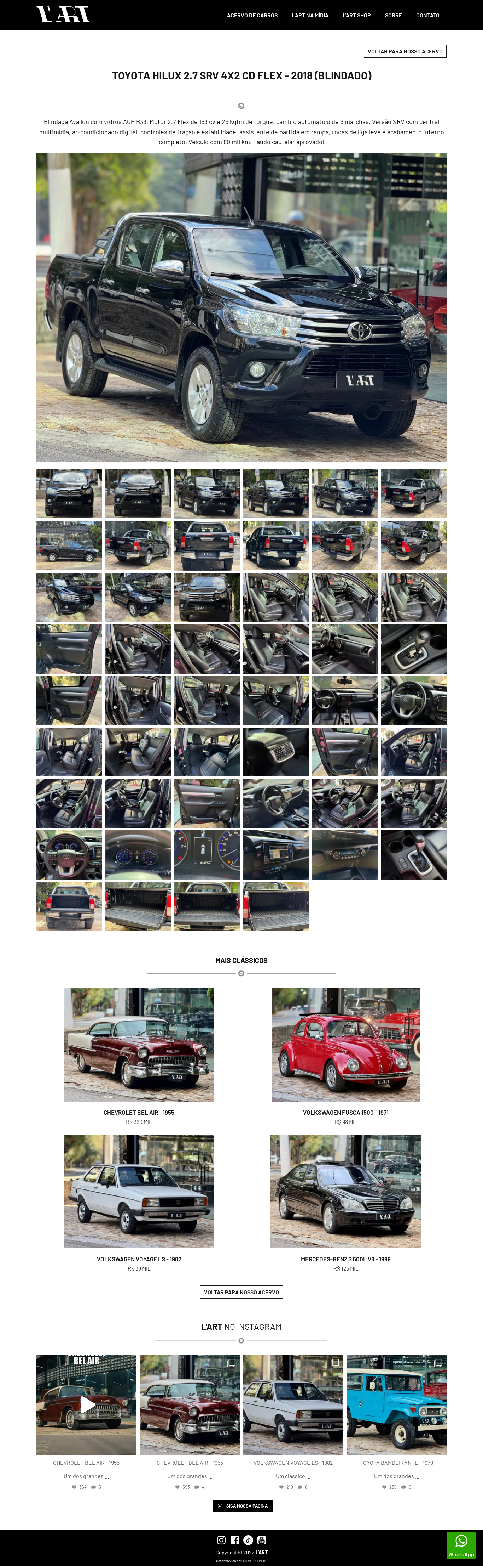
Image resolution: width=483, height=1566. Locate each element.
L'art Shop (357, 15)
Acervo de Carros (252, 15)
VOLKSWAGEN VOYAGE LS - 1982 (139, 1258)
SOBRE (393, 15)
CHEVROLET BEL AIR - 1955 (139, 1112)
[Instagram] (129, 1446)
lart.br (85, 1361)
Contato (428, 15)
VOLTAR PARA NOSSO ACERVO (405, 51)
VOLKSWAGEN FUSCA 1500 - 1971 (346, 1112)
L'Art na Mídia (310, 15)
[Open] (86, 1405)
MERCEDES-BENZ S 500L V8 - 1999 (346, 1258)
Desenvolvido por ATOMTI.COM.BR (241, 1561)
